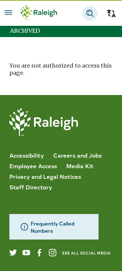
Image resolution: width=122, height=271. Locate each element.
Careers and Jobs (77, 155)
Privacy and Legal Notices (45, 176)
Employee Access (33, 166)
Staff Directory (30, 187)
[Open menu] (8, 12)
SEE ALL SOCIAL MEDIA (86, 252)
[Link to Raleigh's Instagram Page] (52, 252)
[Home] (39, 13)
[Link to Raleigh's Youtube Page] (26, 252)
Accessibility (26, 155)
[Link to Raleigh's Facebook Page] (39, 252)
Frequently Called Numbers (52, 227)
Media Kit (80, 166)
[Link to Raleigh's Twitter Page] (13, 252)
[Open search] (90, 13)
